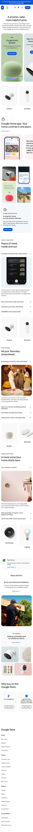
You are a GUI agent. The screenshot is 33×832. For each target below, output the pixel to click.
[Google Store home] (7, 7)
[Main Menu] (2, 8)
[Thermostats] (9, 539)
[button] (15, 8)
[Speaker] (9, 435)
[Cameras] (9, 98)
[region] (16, 57)
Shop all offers (20, 3)
